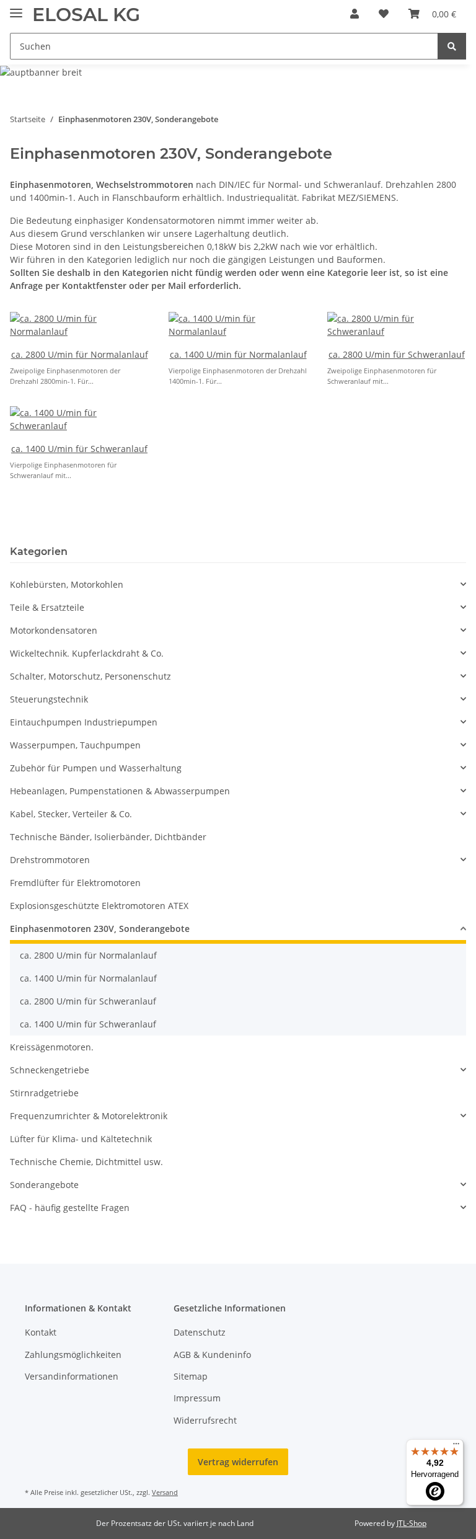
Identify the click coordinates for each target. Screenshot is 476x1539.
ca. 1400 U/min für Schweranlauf (79, 449)
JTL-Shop (411, 1523)
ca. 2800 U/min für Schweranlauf (396, 354)
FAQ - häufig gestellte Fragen (70, 1207)
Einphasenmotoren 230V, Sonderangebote (100, 928)
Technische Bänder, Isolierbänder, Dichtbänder (108, 837)
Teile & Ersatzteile (47, 607)
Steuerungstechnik (49, 699)
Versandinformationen (71, 1376)
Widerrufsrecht (205, 1420)
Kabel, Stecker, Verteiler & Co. (71, 814)
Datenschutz (200, 1332)
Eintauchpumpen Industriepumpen (83, 722)
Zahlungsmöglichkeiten (73, 1354)
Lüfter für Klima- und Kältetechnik (81, 1139)
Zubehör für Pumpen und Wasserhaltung (96, 768)
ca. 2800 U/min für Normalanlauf (79, 354)
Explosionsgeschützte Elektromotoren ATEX (99, 905)
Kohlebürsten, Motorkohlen (66, 584)
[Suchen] (452, 46)
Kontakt (40, 1332)
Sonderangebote (44, 1185)
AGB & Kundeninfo (212, 1354)
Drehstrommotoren (50, 860)
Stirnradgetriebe (44, 1093)
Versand (165, 1492)
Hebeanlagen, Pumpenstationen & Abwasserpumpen (120, 791)
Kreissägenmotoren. (52, 1047)
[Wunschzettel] (384, 13)
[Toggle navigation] (16, 8)
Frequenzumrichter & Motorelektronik (88, 1116)
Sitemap (191, 1376)
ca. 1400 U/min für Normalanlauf (238, 354)
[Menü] (456, 1446)
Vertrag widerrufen (238, 1462)
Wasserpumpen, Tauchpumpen (75, 745)
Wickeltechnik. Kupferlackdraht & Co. (87, 653)
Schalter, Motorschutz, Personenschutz (90, 676)
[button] (354, 13)
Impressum (197, 1398)
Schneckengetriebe (49, 1070)
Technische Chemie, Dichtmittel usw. (86, 1162)
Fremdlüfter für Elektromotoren (75, 883)
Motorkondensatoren (53, 630)
